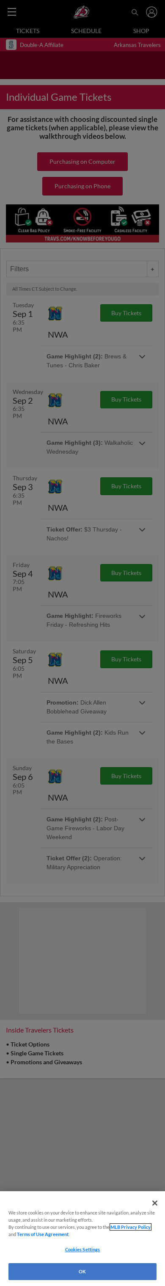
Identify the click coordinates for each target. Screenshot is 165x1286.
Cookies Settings (82, 1249)
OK (82, 1271)
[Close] (155, 1203)
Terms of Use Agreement (43, 1234)
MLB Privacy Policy (130, 1227)
